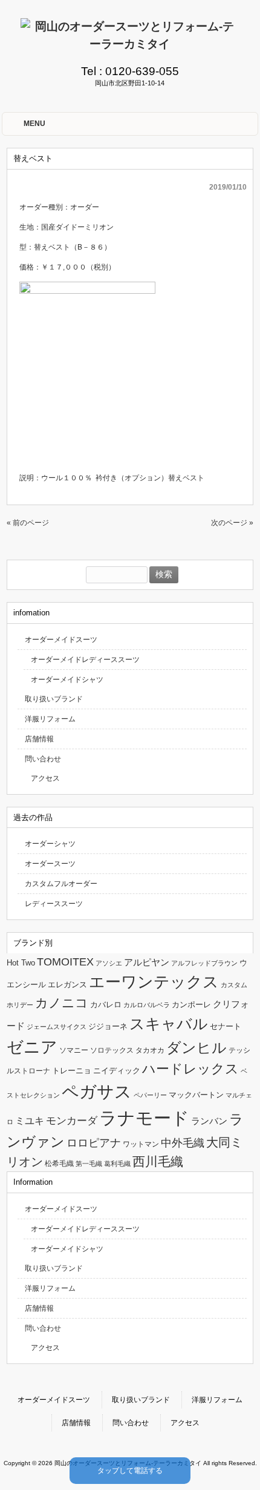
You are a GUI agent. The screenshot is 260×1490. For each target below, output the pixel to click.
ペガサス (97, 1091)
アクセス (45, 778)
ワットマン (141, 1144)
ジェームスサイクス (56, 1026)
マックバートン (196, 1094)
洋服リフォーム (50, 719)
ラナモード (144, 1118)
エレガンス (67, 984)
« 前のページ (28, 522)
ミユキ (29, 1120)
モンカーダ (71, 1120)
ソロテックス (112, 1050)
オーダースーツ (50, 863)
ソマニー (73, 1050)
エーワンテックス (154, 981)
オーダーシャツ (50, 843)
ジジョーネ (108, 1026)
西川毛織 (157, 1161)
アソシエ (109, 963)
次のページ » (232, 522)
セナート (225, 1026)
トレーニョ (71, 1070)
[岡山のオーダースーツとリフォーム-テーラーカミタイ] (130, 44)
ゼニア (32, 1047)
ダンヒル (196, 1047)
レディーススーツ (54, 903)
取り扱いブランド (54, 699)
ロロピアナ (94, 1143)
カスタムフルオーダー (61, 883)
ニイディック (116, 1070)
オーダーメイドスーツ (61, 639)
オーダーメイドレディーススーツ (85, 659)
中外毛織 (182, 1142)
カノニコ (61, 1003)
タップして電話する (130, 1470)
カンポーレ (191, 1004)
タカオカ (149, 1050)
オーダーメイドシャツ (67, 679)
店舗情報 (39, 739)
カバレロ (106, 1004)
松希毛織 (59, 1163)
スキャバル (168, 1023)
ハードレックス (190, 1068)
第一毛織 (89, 1163)
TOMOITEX (65, 961)
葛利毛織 (117, 1163)
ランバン (209, 1121)
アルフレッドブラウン (204, 963)
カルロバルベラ (146, 1004)
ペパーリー (150, 1095)
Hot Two (21, 962)
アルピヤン (146, 962)
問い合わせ (43, 759)
